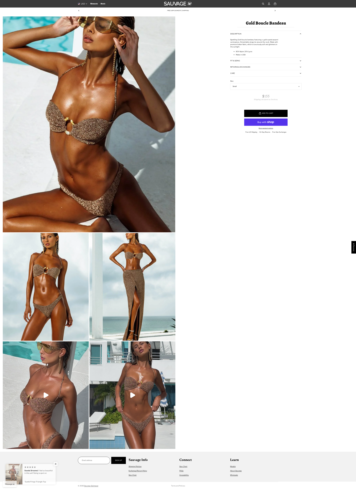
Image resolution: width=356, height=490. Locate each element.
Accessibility (184, 475)
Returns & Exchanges (240, 67)
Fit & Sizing (235, 61)
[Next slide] (275, 11)
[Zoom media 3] (132, 287)
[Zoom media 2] (46, 287)
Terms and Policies (178, 486)
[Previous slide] (79, 11)
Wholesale (234, 475)
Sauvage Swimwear (91, 486)
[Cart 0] (275, 4)
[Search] (263, 4)
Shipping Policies (135, 466)
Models (233, 466)
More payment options (266, 128)
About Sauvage (236, 471)
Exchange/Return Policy (138, 471)
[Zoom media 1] (89, 124)
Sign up (118, 460)
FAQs (181, 471)
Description (235, 34)
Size (231, 81)
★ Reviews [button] (354, 247)
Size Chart (133, 475)
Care (232, 73)
